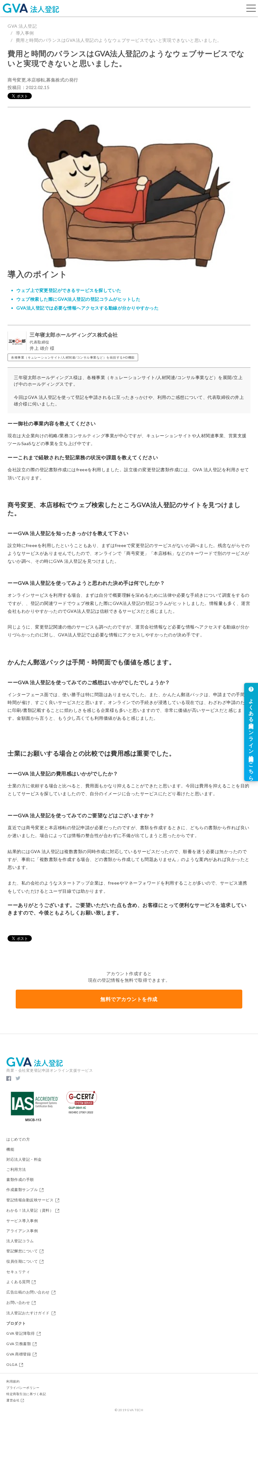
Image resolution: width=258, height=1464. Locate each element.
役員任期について (22, 1262)
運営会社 (13, 1400)
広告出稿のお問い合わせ (28, 1292)
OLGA (11, 1365)
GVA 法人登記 (22, 26)
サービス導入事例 (22, 1221)
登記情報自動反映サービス (29, 1200)
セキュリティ (18, 1272)
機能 (10, 1149)
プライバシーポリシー (22, 1387)
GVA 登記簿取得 (20, 1334)
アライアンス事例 (22, 1231)
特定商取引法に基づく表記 (26, 1394)
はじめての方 (18, 1139)
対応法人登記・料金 (24, 1159)
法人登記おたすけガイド (28, 1313)
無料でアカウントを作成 (129, 999)
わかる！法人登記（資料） (29, 1211)
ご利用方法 (16, 1169)
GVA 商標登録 (18, 1354)
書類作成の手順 (20, 1180)
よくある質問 (18, 1282)
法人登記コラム (20, 1241)
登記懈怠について (22, 1251)
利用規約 (13, 1381)
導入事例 (25, 33)
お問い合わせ (18, 1303)
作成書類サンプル (22, 1190)
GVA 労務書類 (18, 1344)
